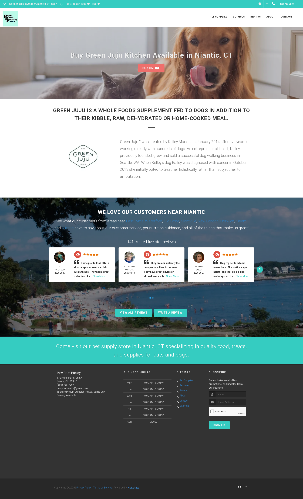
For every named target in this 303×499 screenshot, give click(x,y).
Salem (241, 221)
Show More (99, 276)
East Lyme (134, 221)
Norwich (227, 221)
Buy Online (151, 68)
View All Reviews (134, 312)
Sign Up (219, 425)
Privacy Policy (84, 487)
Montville (188, 221)
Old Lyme (171, 221)
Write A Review (170, 312)
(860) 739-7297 (65, 384)
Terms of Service (102, 487)
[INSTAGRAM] (267, 4)
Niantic (68, 228)
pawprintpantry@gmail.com (72, 388)
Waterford (153, 221)
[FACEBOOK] (259, 4)
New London (208, 221)
